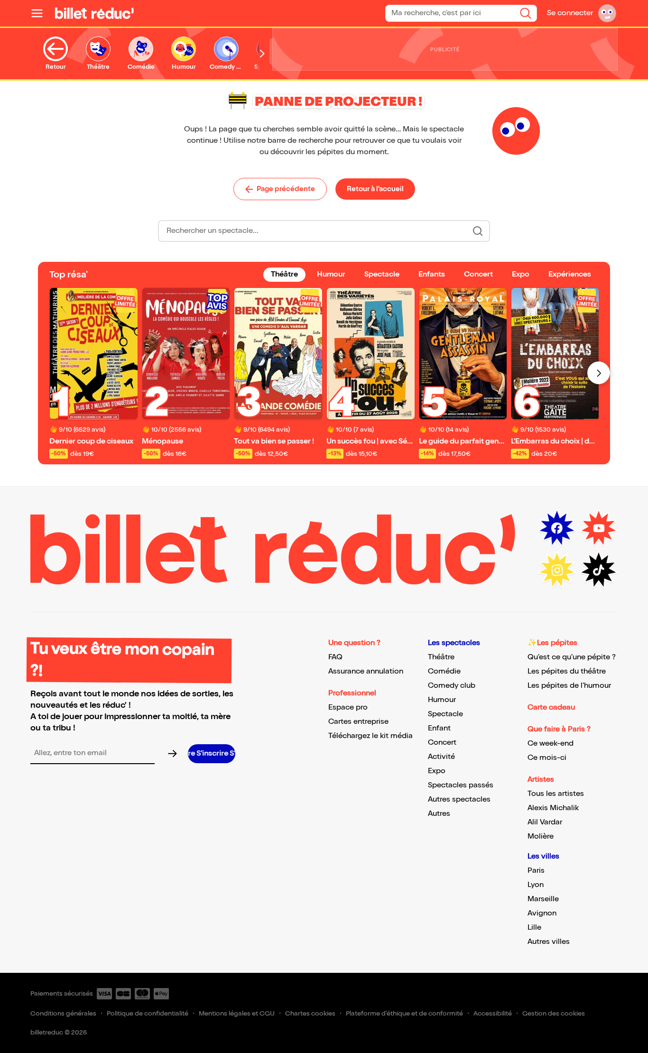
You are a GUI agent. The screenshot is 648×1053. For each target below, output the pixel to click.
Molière (541, 836)
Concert (442, 742)
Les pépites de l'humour (569, 685)
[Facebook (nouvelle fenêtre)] (557, 528)
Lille (534, 927)
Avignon (542, 913)
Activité (441, 756)
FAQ (335, 657)
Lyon (536, 884)
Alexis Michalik (553, 808)
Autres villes (549, 941)
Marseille (543, 899)
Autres (439, 813)
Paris (536, 870)
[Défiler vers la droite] (262, 54)
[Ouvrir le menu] (40, 13)
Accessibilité (492, 1013)
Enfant (439, 728)
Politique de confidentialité (147, 1013)
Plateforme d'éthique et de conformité (404, 1013)
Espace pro (348, 707)
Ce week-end (551, 743)
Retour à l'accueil (375, 189)
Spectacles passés (460, 785)
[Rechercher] (525, 13)
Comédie (444, 671)
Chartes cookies (310, 1013)
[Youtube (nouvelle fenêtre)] (599, 528)
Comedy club (451, 685)
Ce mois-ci (547, 757)
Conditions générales (63, 1013)
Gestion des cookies (553, 1013)
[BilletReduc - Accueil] (94, 13)
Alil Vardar (545, 822)
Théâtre (441, 657)
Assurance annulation (365, 671)
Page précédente (286, 189)
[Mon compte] (607, 13)
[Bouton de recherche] (477, 231)
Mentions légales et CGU (237, 1013)
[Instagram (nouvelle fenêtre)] (557, 570)
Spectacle (445, 714)
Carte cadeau (551, 707)
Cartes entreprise (358, 721)
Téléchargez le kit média (370, 735)
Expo (436, 771)
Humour (442, 699)
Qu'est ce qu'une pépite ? (572, 657)
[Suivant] (598, 372)
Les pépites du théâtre (567, 671)
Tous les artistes (556, 793)
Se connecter (570, 13)
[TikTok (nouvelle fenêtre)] (599, 570)
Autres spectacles (459, 799)
